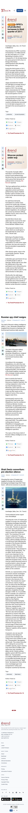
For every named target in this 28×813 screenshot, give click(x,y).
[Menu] (25, 10)
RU (17, 810)
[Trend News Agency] (5, 724)
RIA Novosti (9, 375)
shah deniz (9, 674)
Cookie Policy (4, 784)
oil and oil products (19, 114)
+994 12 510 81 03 (5, 736)
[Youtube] (13, 792)
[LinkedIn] (19, 792)
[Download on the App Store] (6, 799)
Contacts (3, 758)
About (2, 753)
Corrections (4, 763)
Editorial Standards (5, 760)
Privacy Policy (4, 779)
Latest (2, 745)
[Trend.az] (5, 10)
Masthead (3, 756)
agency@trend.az (5, 738)
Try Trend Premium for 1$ (15, 133)
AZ (14, 810)
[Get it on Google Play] (17, 799)
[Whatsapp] (2, 792)
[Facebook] (6, 792)
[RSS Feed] (23, 792)
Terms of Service (5, 777)
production (9, 114)
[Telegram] (16, 792)
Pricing (3, 769)
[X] (9, 792)
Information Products (6, 771)
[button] (2, 17)
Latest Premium (5, 747)
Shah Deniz (17, 674)
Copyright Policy (5, 782)
